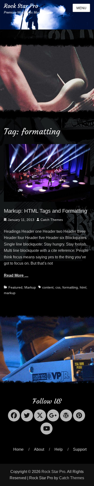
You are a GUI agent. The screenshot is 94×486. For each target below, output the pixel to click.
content (48, 287)
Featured (15, 287)
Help (58, 449)
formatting (70, 287)
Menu (81, 8)
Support (80, 449)
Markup (30, 287)
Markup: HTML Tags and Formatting (45, 211)
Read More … (16, 275)
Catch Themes (51, 220)
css (57, 287)
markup (9, 293)
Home (18, 449)
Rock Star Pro (21, 6)
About (39, 449)
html (83, 287)
